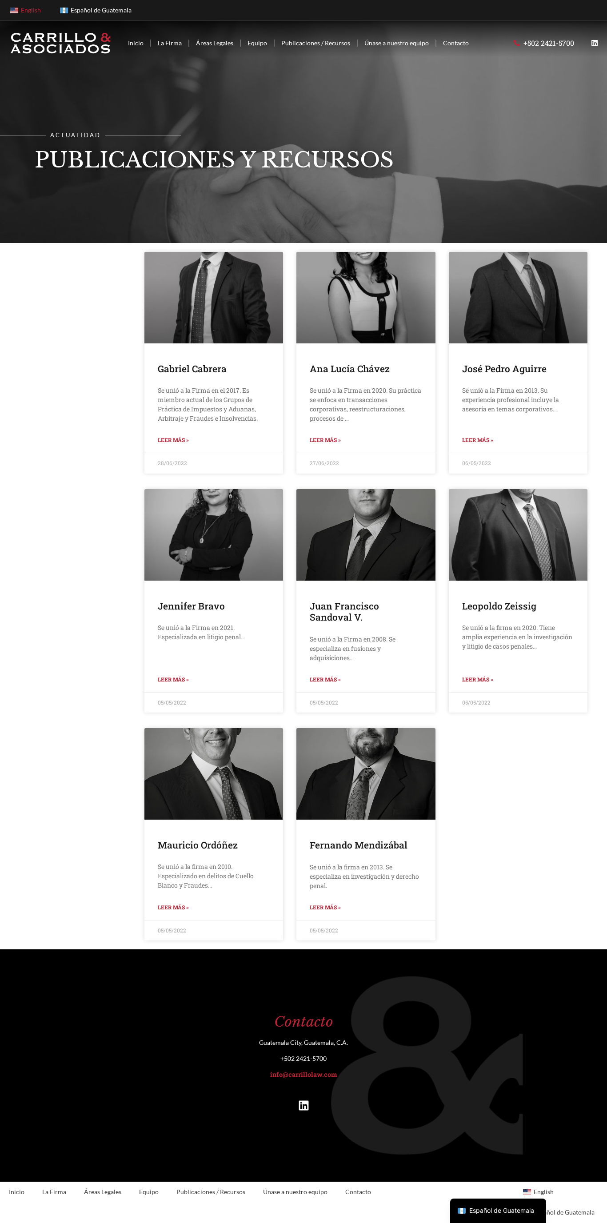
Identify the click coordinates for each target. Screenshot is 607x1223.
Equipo (257, 43)
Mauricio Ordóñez (198, 845)
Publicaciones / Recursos (315, 43)
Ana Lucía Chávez (350, 369)
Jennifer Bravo (191, 606)
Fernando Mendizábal (358, 845)
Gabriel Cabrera (192, 369)
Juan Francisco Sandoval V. (344, 611)
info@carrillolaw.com (303, 1074)
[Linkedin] (594, 43)
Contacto (456, 43)
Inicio (136, 43)
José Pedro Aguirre (504, 369)
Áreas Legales (214, 43)
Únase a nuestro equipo (396, 43)
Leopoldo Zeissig (499, 606)
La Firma (170, 43)
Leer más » (173, 439)
